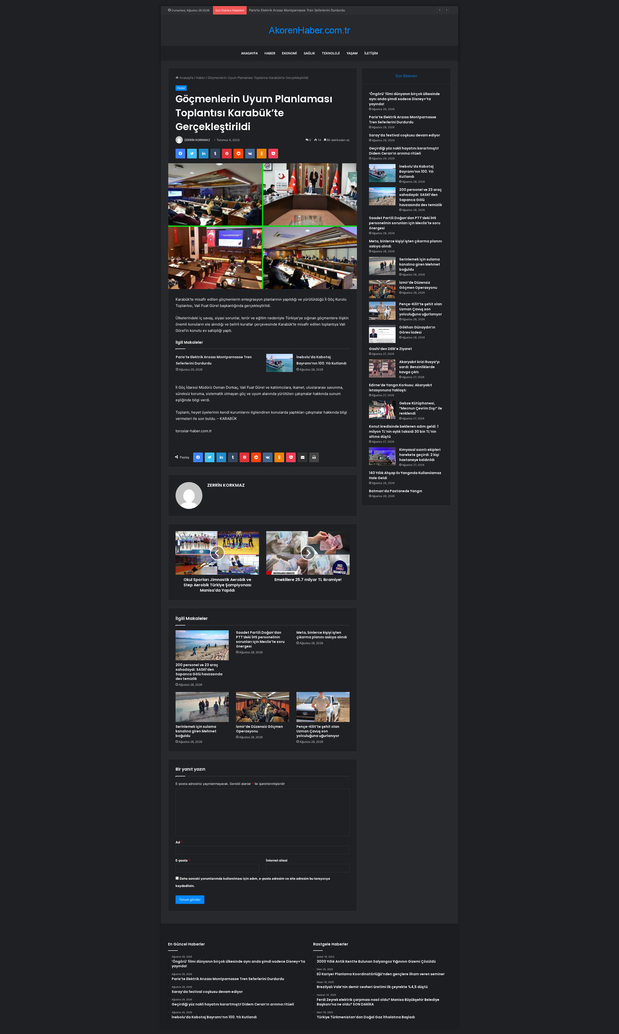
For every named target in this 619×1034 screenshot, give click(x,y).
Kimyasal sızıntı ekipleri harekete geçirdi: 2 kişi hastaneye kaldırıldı (420, 454)
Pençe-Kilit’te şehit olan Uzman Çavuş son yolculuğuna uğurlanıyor (317, 731)
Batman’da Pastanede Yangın (395, 491)
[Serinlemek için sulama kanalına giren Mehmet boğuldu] (202, 707)
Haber (270, 53)
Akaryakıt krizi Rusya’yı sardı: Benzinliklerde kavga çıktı (419, 366)
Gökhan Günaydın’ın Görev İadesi (417, 330)
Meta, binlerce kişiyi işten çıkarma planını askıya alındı (321, 635)
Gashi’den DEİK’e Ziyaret (390, 348)
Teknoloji (331, 53)
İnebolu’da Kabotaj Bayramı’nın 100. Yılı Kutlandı (416, 171)
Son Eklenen (406, 76)
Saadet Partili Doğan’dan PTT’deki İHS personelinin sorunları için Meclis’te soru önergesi (260, 639)
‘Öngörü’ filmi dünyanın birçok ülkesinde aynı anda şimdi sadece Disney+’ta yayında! (404, 98)
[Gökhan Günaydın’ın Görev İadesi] (382, 334)
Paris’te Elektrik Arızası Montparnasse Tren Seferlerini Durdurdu (402, 120)
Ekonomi (289, 53)
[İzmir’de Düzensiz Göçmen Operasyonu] (262, 707)
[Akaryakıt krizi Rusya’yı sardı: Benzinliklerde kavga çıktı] (382, 368)
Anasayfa (249, 53)
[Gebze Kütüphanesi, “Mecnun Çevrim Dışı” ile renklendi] (382, 410)
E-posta (183, 860)
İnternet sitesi (276, 860)
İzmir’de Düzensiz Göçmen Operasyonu (259, 729)
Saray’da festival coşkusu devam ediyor (278, 10)
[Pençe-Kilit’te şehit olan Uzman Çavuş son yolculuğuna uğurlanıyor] (323, 707)
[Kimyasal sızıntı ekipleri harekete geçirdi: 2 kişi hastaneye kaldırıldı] (382, 456)
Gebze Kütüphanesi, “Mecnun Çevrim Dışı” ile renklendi (420, 408)
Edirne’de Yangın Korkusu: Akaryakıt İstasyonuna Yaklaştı (400, 388)
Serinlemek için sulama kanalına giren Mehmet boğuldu (196, 731)
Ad (179, 842)
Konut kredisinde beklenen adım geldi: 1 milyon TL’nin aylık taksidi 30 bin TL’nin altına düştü (403, 431)
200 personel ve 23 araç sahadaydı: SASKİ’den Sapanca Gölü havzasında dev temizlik (199, 671)
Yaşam (352, 53)
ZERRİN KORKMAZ (197, 140)
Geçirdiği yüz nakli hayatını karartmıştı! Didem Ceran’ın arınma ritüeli (404, 151)
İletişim (371, 53)
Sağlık (309, 53)
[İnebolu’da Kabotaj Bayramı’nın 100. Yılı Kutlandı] (279, 363)
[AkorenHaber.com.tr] (309, 30)
